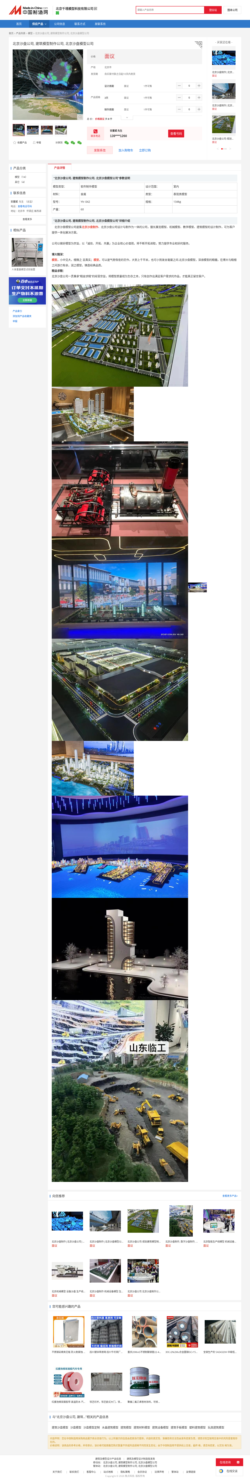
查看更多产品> (230, 1196)
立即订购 (145, 150)
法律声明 (159, 1472)
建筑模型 (126, 1427)
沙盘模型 (75, 1427)
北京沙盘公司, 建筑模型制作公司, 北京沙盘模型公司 (130, 1462)
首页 (11, 33)
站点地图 (108, 1472)
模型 (30, 33)
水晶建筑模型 (110, 1427)
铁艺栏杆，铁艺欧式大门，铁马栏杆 (108, 1402)
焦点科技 (129, 1476)
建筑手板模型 (179, 1427)
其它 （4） (20, 182)
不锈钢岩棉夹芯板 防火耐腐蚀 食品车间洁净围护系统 (79, 1352)
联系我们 (74, 1472)
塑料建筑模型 (197, 1427)
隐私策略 (125, 1472)
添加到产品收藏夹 (22, 316)
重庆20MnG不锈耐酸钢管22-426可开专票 (149, 1352)
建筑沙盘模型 (60, 1427)
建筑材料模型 (142, 1427)
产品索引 (17, 311)
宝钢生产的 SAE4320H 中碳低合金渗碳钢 (224, 1352)
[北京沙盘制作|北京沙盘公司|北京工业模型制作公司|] (224, 58)
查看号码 (176, 133)
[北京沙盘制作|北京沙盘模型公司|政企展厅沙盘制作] (224, 91)
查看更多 (27, 219)
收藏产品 (22, 142)
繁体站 (175, 1472)
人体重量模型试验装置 (23, 269)
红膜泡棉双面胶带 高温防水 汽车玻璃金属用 (74, 1402)
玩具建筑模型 (216, 1427)
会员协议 (142, 1472)
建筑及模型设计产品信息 (108, 1458)
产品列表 (20, 33)
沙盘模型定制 (91, 1427)
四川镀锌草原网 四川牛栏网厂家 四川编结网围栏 (115, 1352)
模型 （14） (21, 177)
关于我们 (57, 1472)
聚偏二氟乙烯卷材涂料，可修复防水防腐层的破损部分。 (157, 1402)
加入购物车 (126, 150)
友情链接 (191, 1472)
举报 (38, 142)
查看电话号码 (25, 206)
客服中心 (91, 1472)
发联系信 (100, 150)
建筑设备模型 (160, 1427)
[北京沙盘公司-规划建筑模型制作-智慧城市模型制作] (224, 124)
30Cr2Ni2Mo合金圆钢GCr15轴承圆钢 (185, 1352)
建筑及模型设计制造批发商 (141, 1458)
